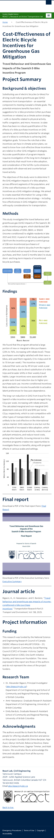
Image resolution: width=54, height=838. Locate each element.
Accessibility (7, 834)
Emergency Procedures (12, 830)
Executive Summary (12, 581)
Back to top (8, 807)
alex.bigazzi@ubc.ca (16, 686)
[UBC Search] (48, 3)
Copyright (40, 830)
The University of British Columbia (20, 5)
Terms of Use (29, 830)
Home (5, 22)
